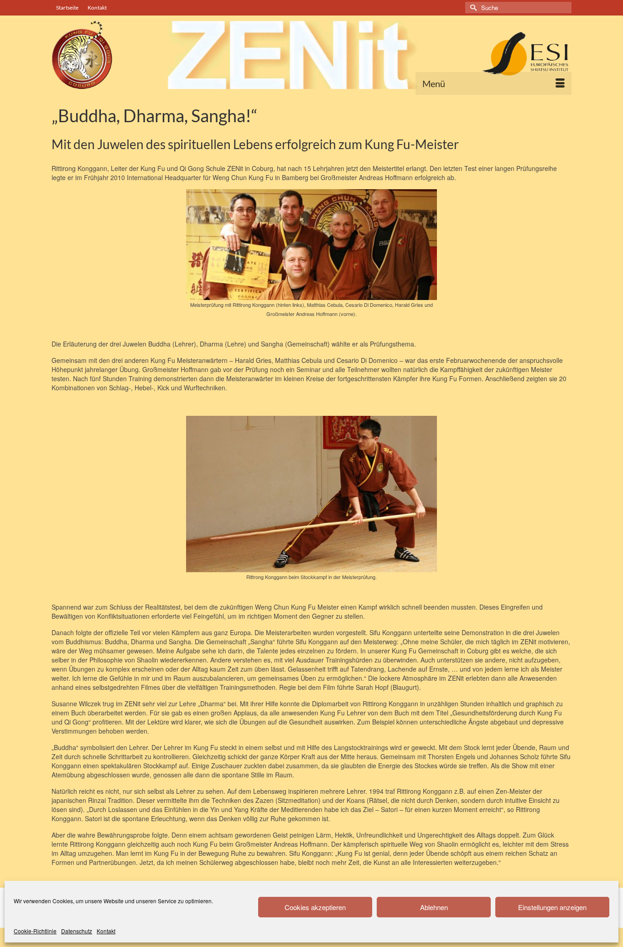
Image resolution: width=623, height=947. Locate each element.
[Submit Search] (472, 7)
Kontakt (106, 931)
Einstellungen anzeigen (552, 907)
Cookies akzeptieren (315, 907)
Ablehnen (434, 907)
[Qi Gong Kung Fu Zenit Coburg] (311, 55)
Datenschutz (76, 931)
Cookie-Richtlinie (35, 931)
